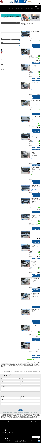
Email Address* (3, 399)
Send (20, 410)
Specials (22, 8)
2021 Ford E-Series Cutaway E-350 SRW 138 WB (35, 116)
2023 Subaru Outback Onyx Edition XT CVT (35, 245)
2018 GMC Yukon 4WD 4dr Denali (35, 168)
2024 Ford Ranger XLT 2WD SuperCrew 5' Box (35, 325)
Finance (27, 8)
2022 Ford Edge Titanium (34, 82)
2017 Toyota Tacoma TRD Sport (35, 293)
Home (9, 8)
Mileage (2, 383)
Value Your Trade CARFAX (34, 423)
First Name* (2, 396)
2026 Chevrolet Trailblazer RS (35, 309)
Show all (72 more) (30, 360)
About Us (37, 8)
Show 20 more (30, 359)
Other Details (3, 386)
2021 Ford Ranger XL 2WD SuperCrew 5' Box (35, 65)
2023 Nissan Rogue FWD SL (35, 198)
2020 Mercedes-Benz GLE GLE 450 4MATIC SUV (35, 152)
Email (29, 408)
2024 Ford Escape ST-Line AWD (35, 214)
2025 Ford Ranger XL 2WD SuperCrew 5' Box (35, 261)
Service (32, 8)
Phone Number (3, 402)
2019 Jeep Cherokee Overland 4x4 (35, 101)
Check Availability (36, 62)
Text (15, 408)
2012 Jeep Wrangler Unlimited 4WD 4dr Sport (35, 49)
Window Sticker (36, 46)
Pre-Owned (17, 8)
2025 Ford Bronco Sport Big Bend (35, 279)
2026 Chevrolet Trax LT (34, 185)
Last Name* (22, 396)
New (12, 8)
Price (22, 383)
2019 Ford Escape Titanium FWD (35, 32)
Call (1, 408)
